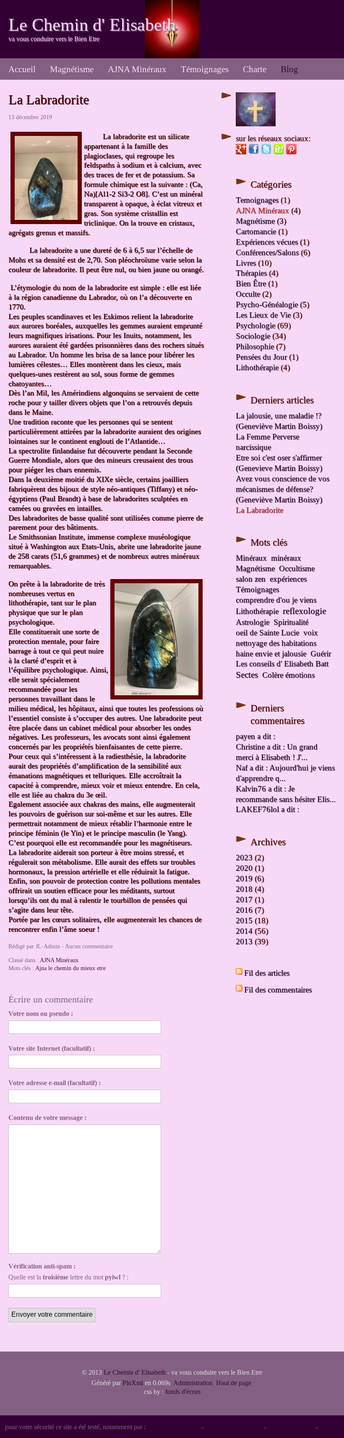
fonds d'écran (183, 1391)
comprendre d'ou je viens (276, 599)
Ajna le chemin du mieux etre (70, 968)
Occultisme (297, 568)
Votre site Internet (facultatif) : (51, 1048)
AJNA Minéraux (137, 69)
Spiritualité (291, 622)
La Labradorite (48, 99)
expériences (288, 578)
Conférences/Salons (267, 252)
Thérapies (251, 273)
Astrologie (252, 622)
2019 (244, 878)
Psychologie (255, 325)
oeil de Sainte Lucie (267, 632)
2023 (244, 857)
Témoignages (205, 69)
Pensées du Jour (261, 356)
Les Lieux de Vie (263, 315)
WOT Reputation (291, 1426)
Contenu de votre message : (47, 1117)
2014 (244, 930)
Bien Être (251, 283)
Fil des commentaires (278, 989)
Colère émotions (288, 675)
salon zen (251, 578)
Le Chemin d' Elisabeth (92, 24)
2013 (244, 941)
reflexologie (304, 611)
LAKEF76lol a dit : (267, 809)
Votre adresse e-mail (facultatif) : (54, 1082)
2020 (244, 868)
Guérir (320, 653)
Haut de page (233, 1382)
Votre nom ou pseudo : (40, 1013)
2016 (244, 910)
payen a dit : (255, 736)
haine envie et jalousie (271, 653)
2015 (244, 920)
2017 (244, 899)
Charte (254, 69)
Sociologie (253, 335)
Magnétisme (72, 69)
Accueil (22, 69)
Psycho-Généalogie (267, 304)
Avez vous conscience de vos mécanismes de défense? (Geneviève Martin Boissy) (282, 489)
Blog (289, 69)
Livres (246, 262)
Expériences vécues (267, 241)
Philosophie (255, 346)
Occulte (248, 294)
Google (329, 1426)
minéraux (286, 557)
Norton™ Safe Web (173, 1426)
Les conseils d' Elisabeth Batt (282, 663)
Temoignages (257, 200)
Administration (193, 1382)
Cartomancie (256, 231)
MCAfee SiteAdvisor (234, 1426)
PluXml (132, 1382)
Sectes (247, 675)
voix (310, 632)
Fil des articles (266, 972)
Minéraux (251, 557)
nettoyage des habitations (276, 643)
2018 (244, 889)
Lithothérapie (257, 367)
